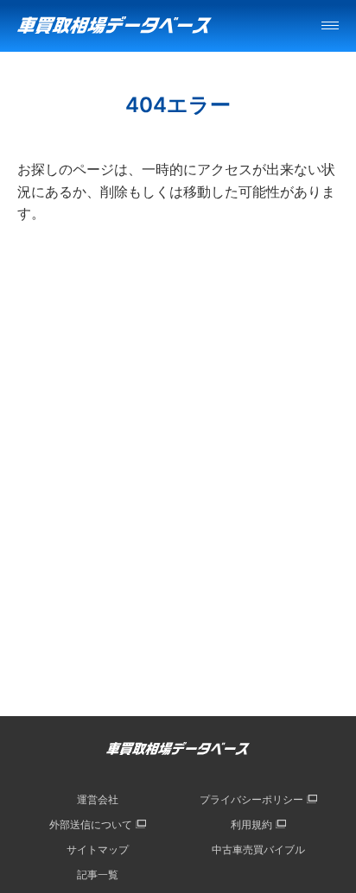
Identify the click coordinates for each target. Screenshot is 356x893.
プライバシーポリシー (251, 799)
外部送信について (90, 824)
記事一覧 (97, 874)
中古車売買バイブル (258, 849)
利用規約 (251, 824)
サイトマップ (98, 849)
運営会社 (97, 799)
